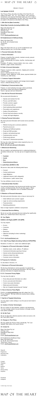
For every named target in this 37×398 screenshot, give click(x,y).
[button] (35, 2)
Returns (3, 366)
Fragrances (4, 352)
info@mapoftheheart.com (11, 35)
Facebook (6, 156)
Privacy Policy (4, 369)
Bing (4, 160)
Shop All (3, 350)
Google (5, 158)
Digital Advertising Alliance (10, 162)
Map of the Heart (8, 385)
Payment (3, 371)
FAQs (2, 364)
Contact (3, 361)
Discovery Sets (4, 353)
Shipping (3, 363)
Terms (2, 368)
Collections (3, 355)
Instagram (3, 379)
